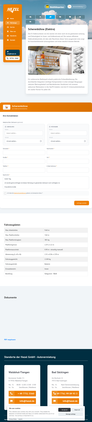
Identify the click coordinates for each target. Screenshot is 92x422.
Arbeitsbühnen (50, 17)
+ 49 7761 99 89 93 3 (66, 393)
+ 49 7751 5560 (26, 393)
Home (12, 18)
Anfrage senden (82, 203)
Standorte (13, 36)
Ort (48, 157)
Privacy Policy (13, 419)
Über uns (13, 31)
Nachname (50, 148)
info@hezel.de (27, 400)
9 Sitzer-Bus (60, 17)
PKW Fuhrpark (30, 17)
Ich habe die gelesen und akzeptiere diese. (25, 193)
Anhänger (30, 22)
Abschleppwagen (80, 17)
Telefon (5, 166)
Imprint (20, 419)
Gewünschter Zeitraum (13, 122)
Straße (5, 157)
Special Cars (40, 17)
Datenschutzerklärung (20, 193)
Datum (6, 129)
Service (12, 27)
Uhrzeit (7, 137)
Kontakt (12, 40)
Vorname (6, 148)
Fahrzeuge (13, 23)
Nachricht (6, 175)
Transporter (70, 17)
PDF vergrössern (10, 340)
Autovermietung (78, 6)
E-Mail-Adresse (52, 166)
